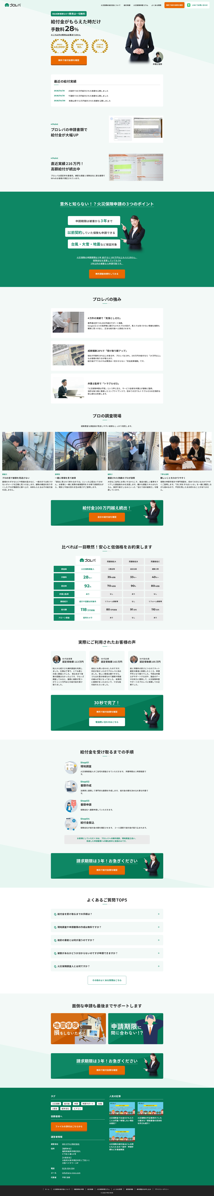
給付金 (67, 1103)
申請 (76, 1103)
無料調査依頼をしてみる (106, 273)
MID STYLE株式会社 (71, 1144)
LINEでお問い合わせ (200, 5)
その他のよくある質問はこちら (107, 980)
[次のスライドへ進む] (210, 461)
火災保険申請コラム (140, 5)
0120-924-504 (68, 1168)
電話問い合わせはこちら (107, 721)
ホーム (47, 1189)
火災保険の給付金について (111, 5)
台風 (100, 1103)
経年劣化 (65, 1108)
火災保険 (56, 1103)
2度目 (54, 1108)
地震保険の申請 (79, 1189)
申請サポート (88, 1103)
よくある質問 (156, 5)
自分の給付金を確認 (107, 516)
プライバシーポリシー (162, 1189)
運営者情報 (129, 1189)
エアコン (77, 1108)
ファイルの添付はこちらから (69, 1126)
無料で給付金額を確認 (174, 5)
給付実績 (127, 5)
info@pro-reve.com (71, 1172)
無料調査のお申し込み (144, 1189)
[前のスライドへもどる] (3, 461)
